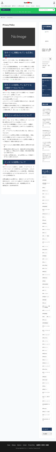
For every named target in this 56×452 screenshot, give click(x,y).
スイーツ (45, 226)
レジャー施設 (46, 235)
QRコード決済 (46, 411)
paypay (45, 408)
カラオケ (45, 268)
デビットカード (47, 401)
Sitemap (27, 6)
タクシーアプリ (47, 229)
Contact (32, 6)
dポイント (46, 359)
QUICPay (45, 337)
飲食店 (45, 376)
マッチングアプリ (46, 243)
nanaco (45, 319)
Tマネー (45, 177)
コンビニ (45, 252)
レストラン (46, 341)
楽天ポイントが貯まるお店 (18, 6)
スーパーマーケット (5, 11)
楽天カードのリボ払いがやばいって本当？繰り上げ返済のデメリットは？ (47, 157)
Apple (45, 220)
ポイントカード (47, 344)
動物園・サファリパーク (46, 184)
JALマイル (46, 190)
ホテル (45, 232)
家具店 (45, 271)
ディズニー (46, 259)
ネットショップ (14, 11)
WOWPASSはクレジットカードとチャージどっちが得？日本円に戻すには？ (47, 133)
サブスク (45, 203)
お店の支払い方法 (47, 81)
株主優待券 (46, 284)
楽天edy (45, 353)
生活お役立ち (47, 94)
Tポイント (46, 347)
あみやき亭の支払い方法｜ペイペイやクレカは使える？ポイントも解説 (47, 122)
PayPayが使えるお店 (6, 6)
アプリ (45, 290)
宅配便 (45, 255)
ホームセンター (47, 334)
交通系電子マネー (46, 405)
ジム (45, 217)
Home (8, 445)
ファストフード (47, 274)
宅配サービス (46, 296)
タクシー (45, 239)
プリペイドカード (46, 393)
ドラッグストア (47, 366)
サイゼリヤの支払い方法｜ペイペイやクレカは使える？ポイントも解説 (47, 145)
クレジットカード (46, 415)
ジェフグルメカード (46, 331)
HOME (3, 17)
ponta (45, 303)
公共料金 (45, 265)
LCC (44, 197)
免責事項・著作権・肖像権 (42, 445)
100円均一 (46, 249)
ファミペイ (46, 246)
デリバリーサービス (46, 210)
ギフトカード (46, 383)
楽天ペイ (45, 389)
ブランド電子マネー (46, 397)
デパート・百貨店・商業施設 (46, 307)
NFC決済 (45, 379)
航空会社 (45, 277)
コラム (45, 85)
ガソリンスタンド (46, 327)
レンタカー (46, 293)
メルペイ (45, 350)
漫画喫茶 (45, 206)
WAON (45, 356)
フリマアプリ (46, 200)
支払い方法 (21, 11)
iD (44, 316)
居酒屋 (45, 180)
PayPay (29, 11)
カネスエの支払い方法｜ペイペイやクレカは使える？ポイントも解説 (47, 111)
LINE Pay (45, 369)
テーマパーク (46, 287)
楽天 (26, 11)
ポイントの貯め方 (47, 90)
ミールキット (46, 193)
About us (38, 6)
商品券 (45, 223)
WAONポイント (47, 213)
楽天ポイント (46, 363)
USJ (44, 187)
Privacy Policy (10, 17)
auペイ (45, 262)
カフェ (49, 316)
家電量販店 (46, 323)
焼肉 (45, 281)
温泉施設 (45, 313)
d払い (45, 386)
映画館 (45, 299)
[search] (53, 9)
